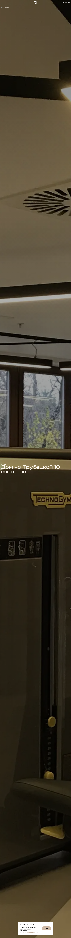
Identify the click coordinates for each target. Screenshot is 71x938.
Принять (46, 928)
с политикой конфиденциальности (29, 932)
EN (69, 2)
